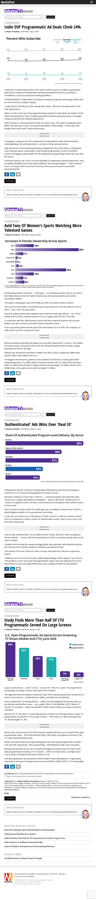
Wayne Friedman (13, 31)
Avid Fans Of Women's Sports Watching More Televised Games (29, 830)
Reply (6, 793)
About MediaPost (20, 874)
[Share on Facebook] (6, 174)
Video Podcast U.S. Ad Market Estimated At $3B (23, 842)
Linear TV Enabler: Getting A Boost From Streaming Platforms (29, 846)
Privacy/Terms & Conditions (24, 876)
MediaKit (31, 874)
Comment (10, 181)
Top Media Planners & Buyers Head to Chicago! (23, 858)
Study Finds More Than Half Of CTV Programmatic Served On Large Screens (34, 838)
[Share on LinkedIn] (12, 174)
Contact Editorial (42, 874)
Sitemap (62, 874)
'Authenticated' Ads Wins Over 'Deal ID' (20, 834)
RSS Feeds (53, 874)
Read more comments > (81, 797)
